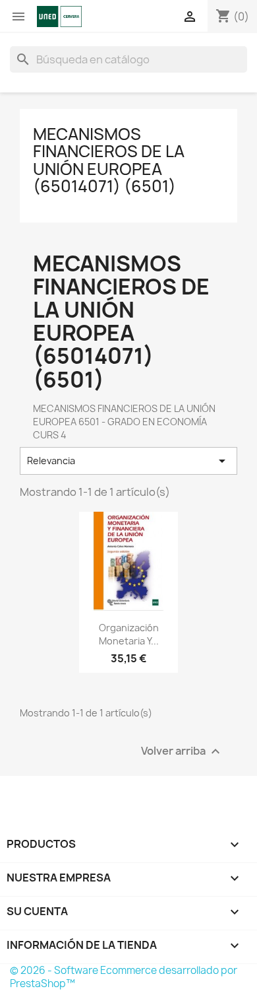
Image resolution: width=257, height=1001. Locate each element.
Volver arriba (182, 751)
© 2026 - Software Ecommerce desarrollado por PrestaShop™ (123, 976)
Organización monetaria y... (129, 634)
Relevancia (128, 461)
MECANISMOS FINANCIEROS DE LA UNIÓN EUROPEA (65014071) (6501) (109, 160)
